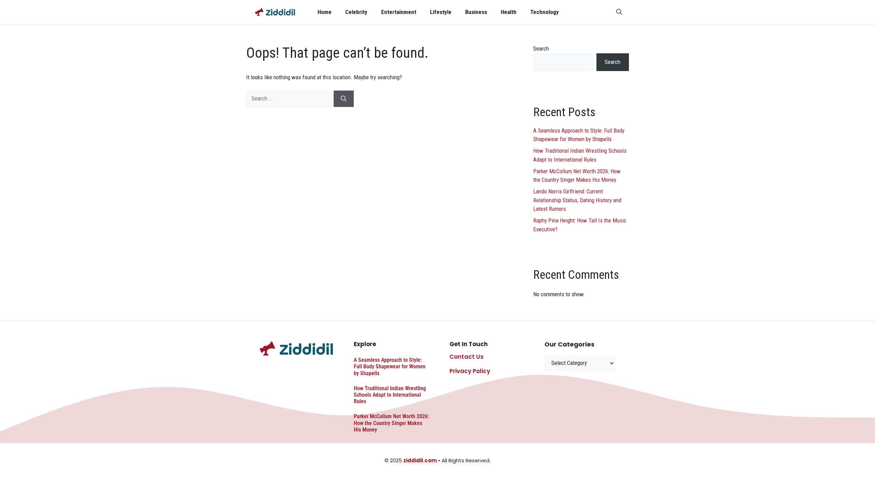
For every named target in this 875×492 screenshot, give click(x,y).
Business (476, 12)
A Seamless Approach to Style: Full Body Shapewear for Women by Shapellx (390, 366)
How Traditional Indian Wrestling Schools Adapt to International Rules (390, 395)
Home (325, 12)
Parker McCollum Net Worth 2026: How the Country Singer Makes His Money (391, 423)
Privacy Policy (469, 371)
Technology (544, 12)
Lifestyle (441, 12)
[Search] (344, 99)
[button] (619, 12)
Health (508, 12)
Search (541, 48)
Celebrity (356, 12)
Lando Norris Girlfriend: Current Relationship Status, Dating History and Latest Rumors (577, 200)
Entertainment (398, 12)
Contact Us (466, 357)
